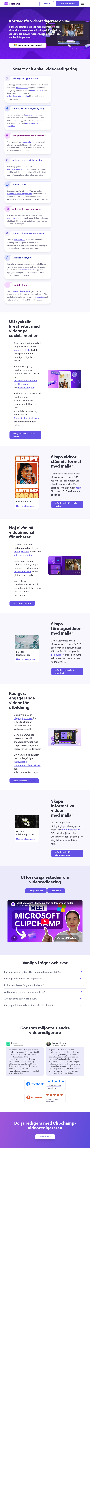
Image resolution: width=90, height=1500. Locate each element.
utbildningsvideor (70, 829)
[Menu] (82, 3)
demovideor (57, 654)
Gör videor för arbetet (22, 603)
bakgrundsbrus (38, 297)
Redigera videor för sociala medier (24, 434)
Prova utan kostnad (67, 3)
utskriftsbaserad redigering (18, 96)
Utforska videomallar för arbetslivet (65, 671)
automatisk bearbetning (16, 169)
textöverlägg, (20, 761)
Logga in (46, 3)
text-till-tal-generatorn (16, 218)
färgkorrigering (31, 123)
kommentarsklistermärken (27, 765)
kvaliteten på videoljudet (20, 291)
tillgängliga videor (23, 718)
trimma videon (22, 87)
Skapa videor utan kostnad (29, 45)
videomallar (26, 142)
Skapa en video (45, 1136)
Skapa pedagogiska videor (24, 780)
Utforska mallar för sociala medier (66, 504)
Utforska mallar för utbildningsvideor (63, 853)
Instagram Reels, (22, 349)
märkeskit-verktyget (26, 269)
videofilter (11, 126)
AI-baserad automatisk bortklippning (25, 382)
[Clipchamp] (12, 4)
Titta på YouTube (36, 890)
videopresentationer (24, 554)
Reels (78, 487)
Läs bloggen (56, 890)
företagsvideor (21, 551)
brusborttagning (26, 387)
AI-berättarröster (22, 571)
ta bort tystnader (37, 90)
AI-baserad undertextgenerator (19, 193)
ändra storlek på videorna (27, 418)
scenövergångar (31, 115)
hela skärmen (19, 239)
